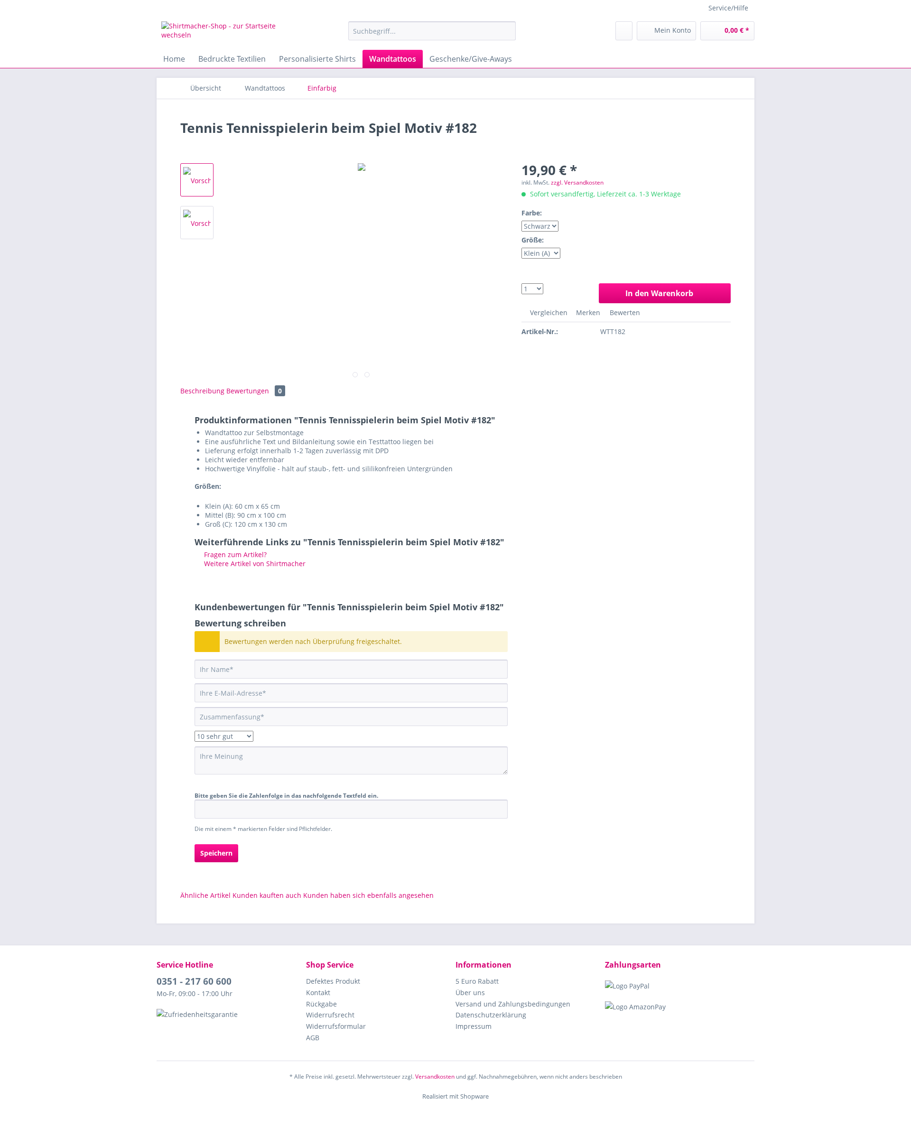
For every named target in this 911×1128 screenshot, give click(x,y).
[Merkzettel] (623, 30)
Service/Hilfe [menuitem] (728, 7)
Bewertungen (254, 390)
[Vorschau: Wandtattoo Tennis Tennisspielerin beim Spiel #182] (197, 179)
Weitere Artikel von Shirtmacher (254, 563)
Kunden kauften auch (266, 895)
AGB (312, 1037)
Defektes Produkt (333, 981)
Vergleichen (547, 312)
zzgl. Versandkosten (577, 182)
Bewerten (624, 312)
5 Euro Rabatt (477, 981)
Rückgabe (321, 1003)
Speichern (216, 853)
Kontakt (318, 992)
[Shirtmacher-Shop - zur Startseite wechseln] (233, 33)
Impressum (474, 1026)
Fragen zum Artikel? (234, 554)
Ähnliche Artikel (205, 895)
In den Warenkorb (659, 293)
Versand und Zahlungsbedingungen (513, 1003)
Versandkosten (435, 1076)
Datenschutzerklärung (491, 1014)
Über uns (470, 992)
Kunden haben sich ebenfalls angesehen (368, 895)
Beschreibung (202, 390)
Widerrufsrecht (330, 1014)
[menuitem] (432, 30)
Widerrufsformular (336, 1026)
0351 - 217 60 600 (194, 981)
